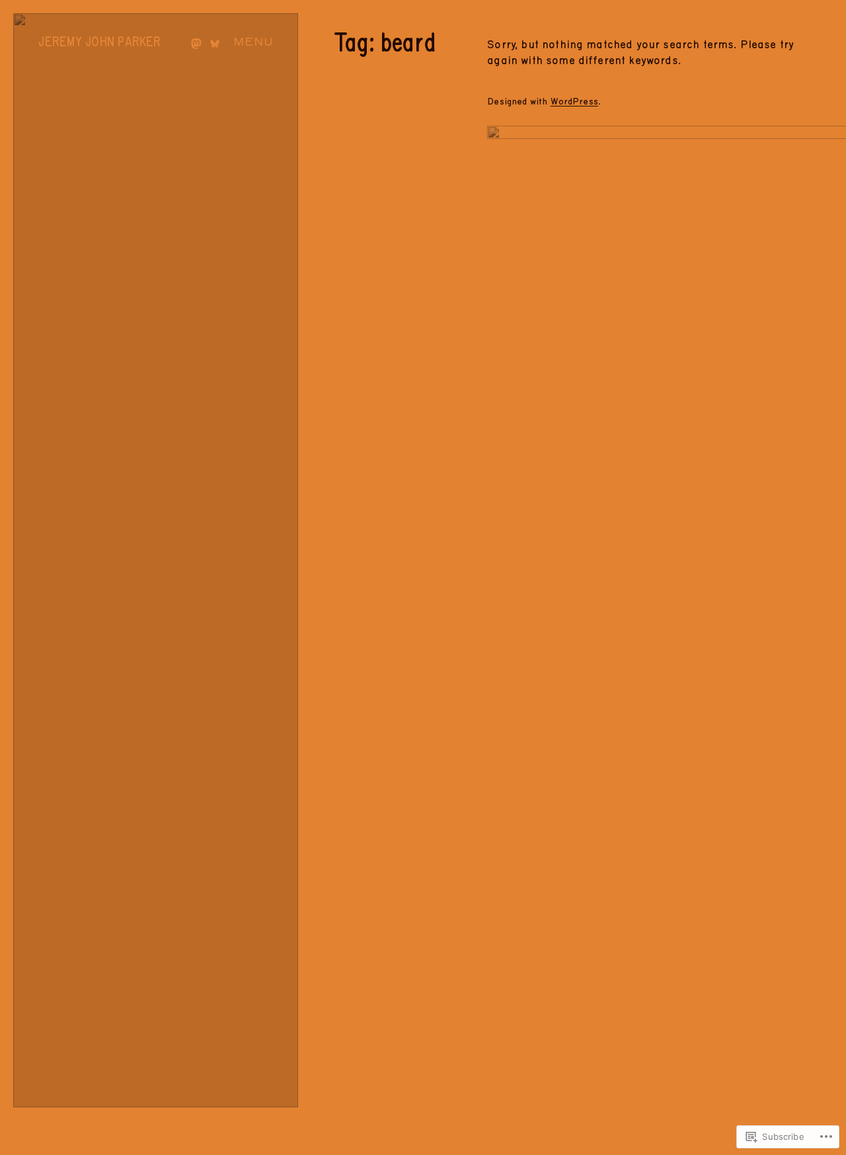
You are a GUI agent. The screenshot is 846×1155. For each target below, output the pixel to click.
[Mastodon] (196, 43)
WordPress (574, 102)
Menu (253, 42)
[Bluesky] (215, 43)
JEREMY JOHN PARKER (99, 42)
